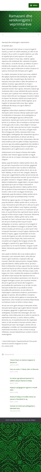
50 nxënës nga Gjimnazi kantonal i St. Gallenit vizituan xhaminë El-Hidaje (22, 379)
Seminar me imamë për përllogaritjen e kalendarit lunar (22, 407)
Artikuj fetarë (23, 28)
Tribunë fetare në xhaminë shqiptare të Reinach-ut (22, 361)
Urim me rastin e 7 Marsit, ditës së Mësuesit (24, 369)
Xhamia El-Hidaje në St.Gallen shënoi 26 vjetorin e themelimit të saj (22, 398)
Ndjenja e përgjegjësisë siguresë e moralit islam (23, 389)
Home (15, 28)
